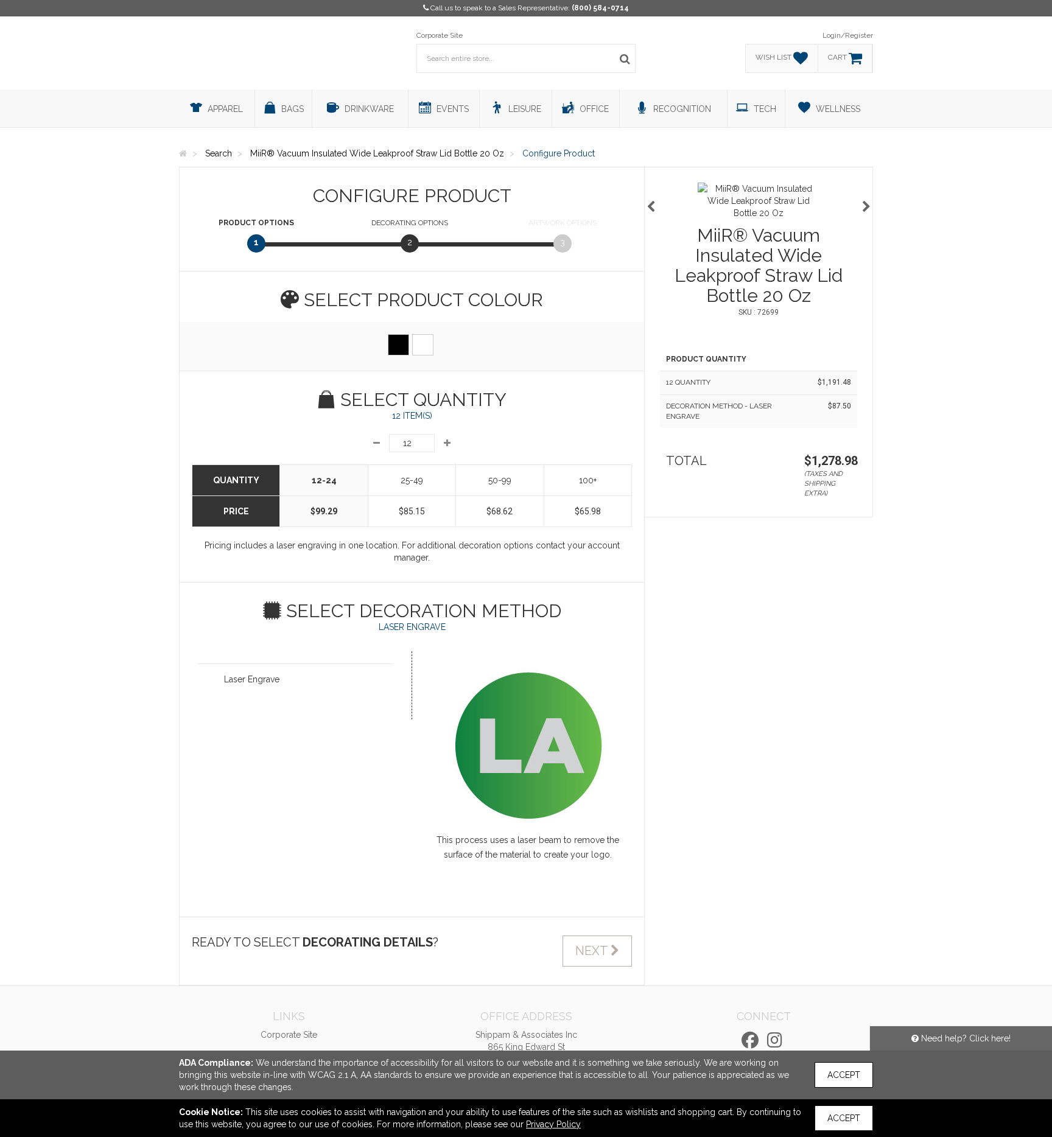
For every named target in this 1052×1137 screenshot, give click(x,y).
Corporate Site (439, 35)
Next (593, 950)
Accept (843, 1075)
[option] (758, 201)
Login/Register (847, 35)
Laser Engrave (251, 679)
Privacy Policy (553, 1124)
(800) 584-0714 (600, 8)
